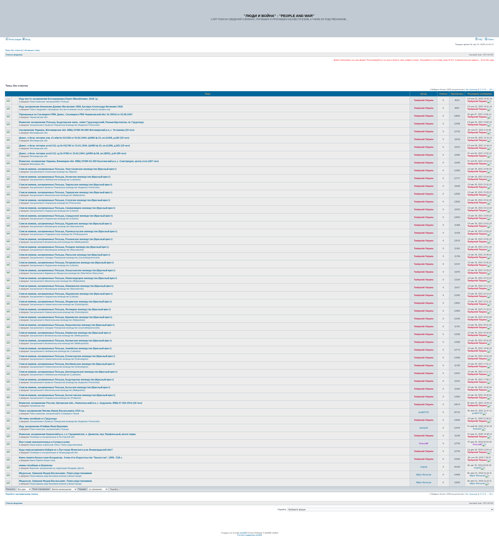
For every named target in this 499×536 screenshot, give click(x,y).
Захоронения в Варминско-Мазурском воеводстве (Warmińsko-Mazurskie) (67, 273)
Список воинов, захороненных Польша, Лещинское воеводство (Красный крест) (65, 301)
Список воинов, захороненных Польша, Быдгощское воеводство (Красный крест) (66, 379)
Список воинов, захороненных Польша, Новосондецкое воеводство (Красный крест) (68, 278)
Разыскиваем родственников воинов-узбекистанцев (55, 476)
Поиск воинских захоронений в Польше (49, 101)
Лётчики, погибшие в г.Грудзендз (38, 418)
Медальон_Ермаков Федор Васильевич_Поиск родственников (55, 473)
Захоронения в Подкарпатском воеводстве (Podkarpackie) (59, 234)
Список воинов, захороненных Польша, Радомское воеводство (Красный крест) (65, 223)
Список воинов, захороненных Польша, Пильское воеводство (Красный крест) (64, 254)
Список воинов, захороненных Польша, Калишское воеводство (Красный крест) (65, 340)
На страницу (472, 89)
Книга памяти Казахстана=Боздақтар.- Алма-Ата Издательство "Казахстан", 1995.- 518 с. (71, 457)
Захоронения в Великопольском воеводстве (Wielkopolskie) (59, 242)
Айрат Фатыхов (423, 474)
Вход (27, 39)
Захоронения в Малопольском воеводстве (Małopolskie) (57, 195)
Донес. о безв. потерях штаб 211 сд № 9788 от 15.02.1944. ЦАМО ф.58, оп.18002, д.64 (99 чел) (72, 153)
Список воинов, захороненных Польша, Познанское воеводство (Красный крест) (65, 239)
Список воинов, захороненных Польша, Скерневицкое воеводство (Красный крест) (67, 208)
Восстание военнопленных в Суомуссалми (44, 442)
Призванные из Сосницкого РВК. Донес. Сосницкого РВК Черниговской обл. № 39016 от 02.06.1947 (76, 114)
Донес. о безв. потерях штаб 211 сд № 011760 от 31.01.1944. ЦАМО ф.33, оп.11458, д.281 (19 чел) (74, 145)
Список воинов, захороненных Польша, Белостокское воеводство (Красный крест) (67, 395)
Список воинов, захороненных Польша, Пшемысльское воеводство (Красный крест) (68, 231)
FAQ (480, 39)
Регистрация (14, 39)
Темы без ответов (14, 50)
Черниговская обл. (39, 117)
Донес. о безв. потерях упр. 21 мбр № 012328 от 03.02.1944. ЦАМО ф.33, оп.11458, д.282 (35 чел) (74, 137)
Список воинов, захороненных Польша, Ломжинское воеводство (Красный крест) (66, 286)
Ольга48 (423, 443)
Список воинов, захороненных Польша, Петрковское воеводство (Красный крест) (66, 262)
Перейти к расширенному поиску (22, 494)
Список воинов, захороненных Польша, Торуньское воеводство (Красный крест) (65, 184)
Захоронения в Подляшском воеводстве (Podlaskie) (55, 398)
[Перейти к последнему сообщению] (489, 101)
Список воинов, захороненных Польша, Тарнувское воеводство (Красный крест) (65, 192)
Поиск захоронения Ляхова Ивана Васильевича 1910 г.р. (51, 410)
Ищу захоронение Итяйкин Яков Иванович (43, 426)
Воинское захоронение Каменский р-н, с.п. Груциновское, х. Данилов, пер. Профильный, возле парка (77, 434)
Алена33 (423, 428)
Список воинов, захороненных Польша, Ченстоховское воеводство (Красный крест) (67, 169)
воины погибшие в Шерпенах (36, 465)
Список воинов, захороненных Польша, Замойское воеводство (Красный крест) (65, 348)
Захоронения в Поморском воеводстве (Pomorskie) (55, 203)
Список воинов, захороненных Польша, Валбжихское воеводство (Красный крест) (67, 364)
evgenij (423, 467)
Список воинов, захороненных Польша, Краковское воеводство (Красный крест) (65, 317)
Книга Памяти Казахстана (42, 460)
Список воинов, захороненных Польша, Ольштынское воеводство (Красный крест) (67, 270)
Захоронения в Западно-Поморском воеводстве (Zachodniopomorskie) (65, 257)
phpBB (243, 533)
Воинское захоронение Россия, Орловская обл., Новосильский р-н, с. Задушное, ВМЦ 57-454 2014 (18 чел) (80, 403)
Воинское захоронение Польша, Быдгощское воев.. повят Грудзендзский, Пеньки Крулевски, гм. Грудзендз (81, 122)
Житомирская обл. (39, 133)
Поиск (490, 39)
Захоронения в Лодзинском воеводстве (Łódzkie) (54, 211)
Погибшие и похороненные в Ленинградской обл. (54, 452)
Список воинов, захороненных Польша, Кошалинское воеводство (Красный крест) (66, 325)
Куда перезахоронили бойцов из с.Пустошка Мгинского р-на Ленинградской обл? (66, 449)
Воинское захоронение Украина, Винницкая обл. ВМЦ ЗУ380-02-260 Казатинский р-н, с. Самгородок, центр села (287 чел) (89, 161)
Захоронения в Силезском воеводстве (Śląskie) (53, 172)
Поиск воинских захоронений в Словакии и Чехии (54, 413)
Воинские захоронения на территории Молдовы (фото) (57, 468)
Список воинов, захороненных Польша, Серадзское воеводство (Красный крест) (66, 215)
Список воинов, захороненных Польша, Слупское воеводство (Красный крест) (64, 200)
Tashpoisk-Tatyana (423, 100)
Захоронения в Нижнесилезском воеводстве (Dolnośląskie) (59, 304)
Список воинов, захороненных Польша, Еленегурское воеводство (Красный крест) (67, 356)
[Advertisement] (249, 72)
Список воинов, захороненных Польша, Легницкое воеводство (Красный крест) (65, 309)
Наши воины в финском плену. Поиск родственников (56, 445)
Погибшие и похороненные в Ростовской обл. (52, 437)
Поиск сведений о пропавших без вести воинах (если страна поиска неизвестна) (70, 109)
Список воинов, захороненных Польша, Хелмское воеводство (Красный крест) (64, 176)
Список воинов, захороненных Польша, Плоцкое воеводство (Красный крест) (64, 247)
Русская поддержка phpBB (249, 535)
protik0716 (424, 412)
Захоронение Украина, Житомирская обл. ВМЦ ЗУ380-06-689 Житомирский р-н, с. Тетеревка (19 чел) (76, 130)
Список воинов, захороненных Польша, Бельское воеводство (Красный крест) (64, 387)
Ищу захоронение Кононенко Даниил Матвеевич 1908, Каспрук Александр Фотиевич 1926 (71, 106)
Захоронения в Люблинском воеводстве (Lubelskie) (55, 179)
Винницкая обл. (37, 164)
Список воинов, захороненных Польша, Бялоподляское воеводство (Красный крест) (68, 371)
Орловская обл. (37, 406)
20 (490, 89)
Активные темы (32, 50)
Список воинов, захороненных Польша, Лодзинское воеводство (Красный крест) (65, 293)
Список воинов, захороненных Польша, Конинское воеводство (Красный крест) (65, 332)
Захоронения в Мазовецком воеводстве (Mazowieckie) (57, 226)
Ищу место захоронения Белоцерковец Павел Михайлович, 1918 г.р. (58, 98)
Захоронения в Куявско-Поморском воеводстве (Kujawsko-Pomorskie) (65, 125)
